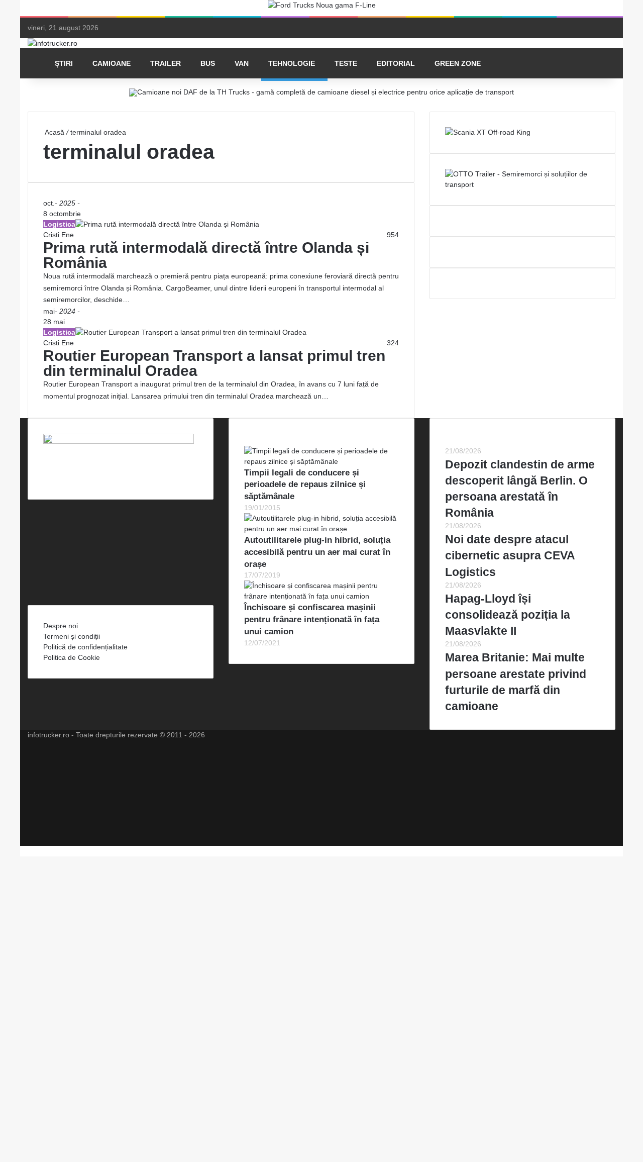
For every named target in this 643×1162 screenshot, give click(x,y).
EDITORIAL (396, 63)
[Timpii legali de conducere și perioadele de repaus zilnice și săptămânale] (321, 461)
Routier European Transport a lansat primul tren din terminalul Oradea (214, 363)
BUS (207, 63)
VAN (242, 63)
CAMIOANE (111, 63)
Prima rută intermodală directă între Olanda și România (206, 255)
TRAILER (165, 63)
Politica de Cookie (71, 657)
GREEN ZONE (458, 63)
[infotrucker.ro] (52, 43)
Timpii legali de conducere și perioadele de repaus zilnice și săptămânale (305, 485)
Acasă (53, 132)
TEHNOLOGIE (291, 63)
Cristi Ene (58, 235)
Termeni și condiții (71, 636)
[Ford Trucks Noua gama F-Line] (322, 8)
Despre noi (60, 626)
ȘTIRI (64, 63)
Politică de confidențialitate (85, 647)
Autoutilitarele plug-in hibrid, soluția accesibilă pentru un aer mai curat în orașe (317, 552)
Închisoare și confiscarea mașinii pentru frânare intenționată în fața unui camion (311, 619)
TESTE (346, 63)
